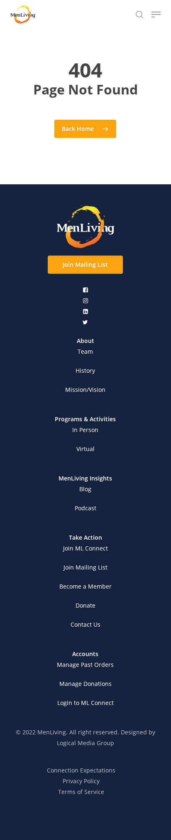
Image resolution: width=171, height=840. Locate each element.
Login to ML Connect (85, 703)
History (85, 370)
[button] (85, 265)
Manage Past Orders (85, 665)
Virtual (85, 449)
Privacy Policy (81, 781)
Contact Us (85, 624)
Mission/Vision (85, 389)
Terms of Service (81, 792)
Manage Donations (85, 684)
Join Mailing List (85, 567)
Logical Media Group (85, 743)
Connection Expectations (81, 770)
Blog (85, 489)
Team (85, 351)
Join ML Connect (85, 548)
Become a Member (85, 586)
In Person (85, 430)
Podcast (85, 508)
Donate (85, 605)
